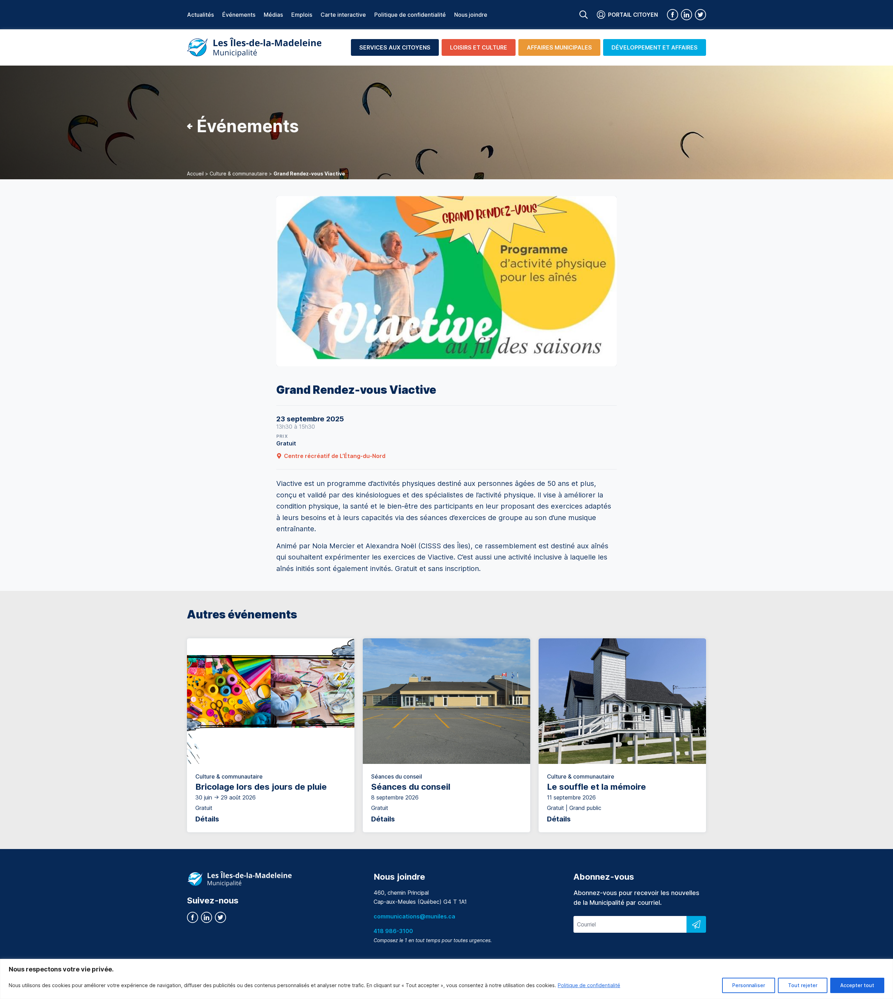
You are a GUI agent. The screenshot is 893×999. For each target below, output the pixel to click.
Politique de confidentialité (589, 985)
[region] (446, 979)
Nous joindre (470, 14)
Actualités (200, 14)
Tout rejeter (802, 985)
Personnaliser (748, 985)
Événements (238, 14)
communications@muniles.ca (414, 916)
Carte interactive (343, 14)
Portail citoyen (633, 14)
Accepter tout (857, 985)
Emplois (301, 14)
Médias (273, 14)
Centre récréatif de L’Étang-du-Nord (334, 455)
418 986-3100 (393, 930)
